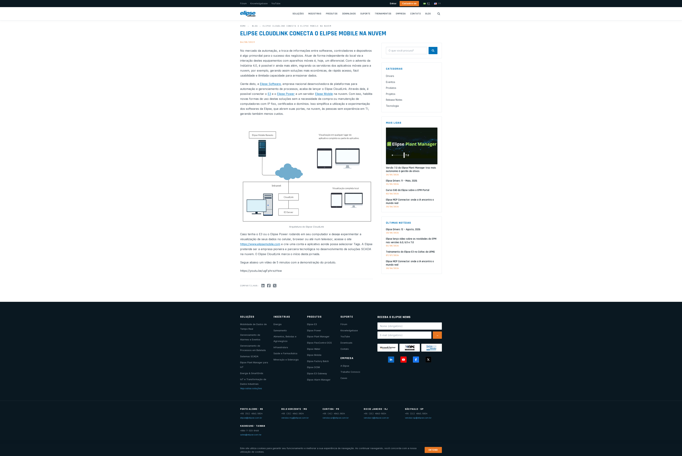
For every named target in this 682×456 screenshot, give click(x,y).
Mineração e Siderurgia (286, 359)
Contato (415, 13)
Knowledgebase (259, 3)
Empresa (401, 13)
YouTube (275, 3)
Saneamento (280, 330)
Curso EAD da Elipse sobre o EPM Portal (407, 190)
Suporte (365, 13)
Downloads (349, 13)
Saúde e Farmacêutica (285, 353)
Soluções (298, 13)
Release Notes (394, 99)
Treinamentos (383, 13)
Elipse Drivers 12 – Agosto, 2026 (403, 229)
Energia (278, 324)
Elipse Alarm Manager (319, 379)
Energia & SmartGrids (251, 373)
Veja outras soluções (251, 388)
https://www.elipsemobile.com (260, 244)
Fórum (243, 3)
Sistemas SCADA (249, 356)
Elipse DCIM (313, 367)
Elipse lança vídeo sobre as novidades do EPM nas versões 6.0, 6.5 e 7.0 (411, 240)
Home (243, 26)
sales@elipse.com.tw (250, 434)
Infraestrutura (281, 347)
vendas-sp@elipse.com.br (418, 418)
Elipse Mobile (324, 94)
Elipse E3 (312, 324)
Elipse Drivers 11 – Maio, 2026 (401, 180)
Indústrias (314, 13)
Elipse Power (286, 94)
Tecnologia (392, 105)
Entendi (433, 450)
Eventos (390, 81)
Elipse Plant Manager (318, 336)
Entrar (393, 3)
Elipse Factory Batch (318, 361)
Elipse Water (313, 349)
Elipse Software (270, 84)
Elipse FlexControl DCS (319, 342)
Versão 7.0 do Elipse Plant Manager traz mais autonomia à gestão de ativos (411, 169)
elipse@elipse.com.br (251, 418)
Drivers (390, 76)
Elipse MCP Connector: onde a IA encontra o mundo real (410, 201)
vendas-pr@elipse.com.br (336, 418)
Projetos (390, 93)
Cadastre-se (409, 3)
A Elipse (344, 366)
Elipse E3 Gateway (317, 373)
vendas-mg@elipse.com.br (295, 418)
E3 (269, 94)
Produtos (331, 13)
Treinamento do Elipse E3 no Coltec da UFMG (410, 251)
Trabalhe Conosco (350, 372)
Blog (428, 13)
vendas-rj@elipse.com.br (376, 418)
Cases (343, 378)
